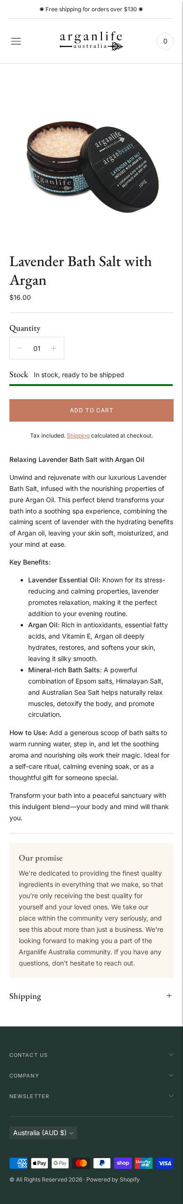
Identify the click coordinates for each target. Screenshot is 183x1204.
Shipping (78, 435)
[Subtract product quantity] (20, 348)
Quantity (24, 327)
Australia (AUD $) (40, 1133)
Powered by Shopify (113, 1179)
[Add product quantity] (54, 348)
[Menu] (16, 41)
